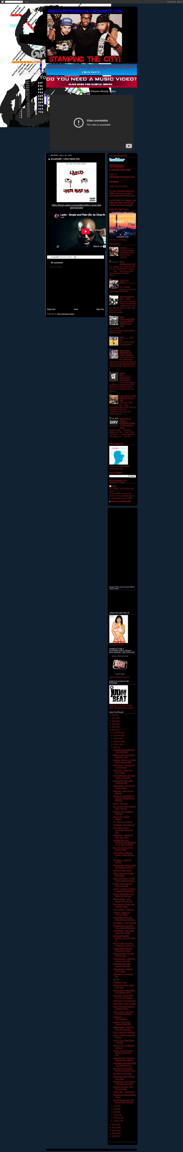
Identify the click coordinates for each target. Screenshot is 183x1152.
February (117, 1118)
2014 (114, 727)
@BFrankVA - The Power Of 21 (124, 1001)
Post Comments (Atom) (65, 314)
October (117, 738)
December (118, 732)
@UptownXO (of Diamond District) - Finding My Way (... (123, 855)
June (116, 1106)
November (118, 735)
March (116, 1115)
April (116, 1112)
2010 (114, 1130)
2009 (114, 1133)
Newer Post (51, 309)
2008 (114, 1136)
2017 (114, 718)
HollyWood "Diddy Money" (122, 870)
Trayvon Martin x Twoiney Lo (123, 909)
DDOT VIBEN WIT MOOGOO (124, 1032)
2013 (114, 730)
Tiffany (114, 486)
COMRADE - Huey (120, 982)
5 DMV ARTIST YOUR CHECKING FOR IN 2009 (128, 398)
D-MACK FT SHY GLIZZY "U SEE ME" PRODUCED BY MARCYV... (123, 798)
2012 (114, 1124)
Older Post (100, 309)
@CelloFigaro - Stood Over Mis (124, 923)
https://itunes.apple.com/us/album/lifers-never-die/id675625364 (76, 206)
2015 (114, 724)
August (116, 744)
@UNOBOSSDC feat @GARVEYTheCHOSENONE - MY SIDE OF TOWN (124, 843)
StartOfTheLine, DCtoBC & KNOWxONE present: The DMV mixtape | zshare (127, 423)
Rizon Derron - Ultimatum (122, 1073)
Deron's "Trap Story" (120, 803)
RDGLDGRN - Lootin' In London (124, 1004)
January (117, 1121)
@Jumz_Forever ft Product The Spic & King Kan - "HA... (123, 1053)
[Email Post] (74, 257)
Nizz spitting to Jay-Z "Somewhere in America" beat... (123, 830)
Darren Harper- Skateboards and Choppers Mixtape (126, 353)
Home (76, 309)
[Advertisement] (75, 289)
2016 (114, 721)
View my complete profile (121, 501)
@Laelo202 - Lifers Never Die (65, 159)
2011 (114, 1127)
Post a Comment (56, 267)
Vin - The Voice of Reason (122, 822)
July (115, 747)
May (115, 1109)
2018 (114, 715)
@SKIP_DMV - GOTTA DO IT (124, 1092)
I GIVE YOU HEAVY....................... (128, 283)
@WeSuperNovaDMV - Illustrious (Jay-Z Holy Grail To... (124, 938)
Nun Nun (116, 979)
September (118, 741)
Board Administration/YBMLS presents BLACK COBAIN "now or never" (127, 321)
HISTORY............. (126, 248)
